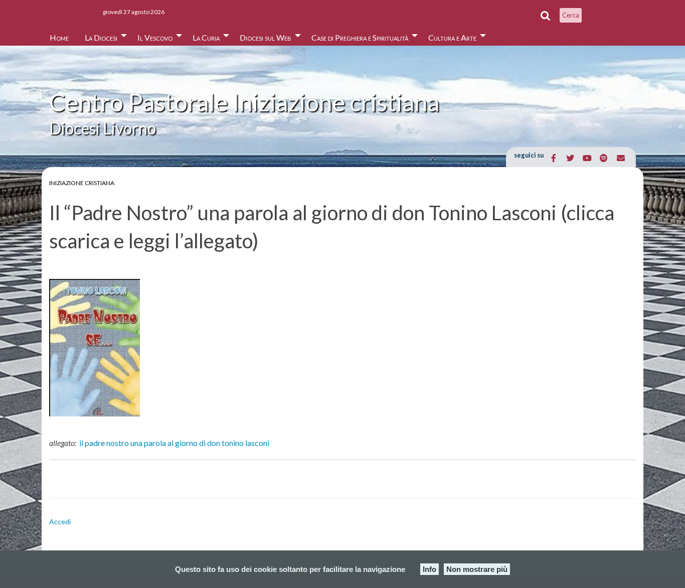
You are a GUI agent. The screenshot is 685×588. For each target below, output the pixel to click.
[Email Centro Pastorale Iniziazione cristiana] (620, 158)
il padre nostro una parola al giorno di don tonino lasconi (174, 443)
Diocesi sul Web (265, 37)
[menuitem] (59, 35)
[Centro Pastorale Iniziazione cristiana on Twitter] (570, 158)
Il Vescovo (155, 37)
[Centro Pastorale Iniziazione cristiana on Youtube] (587, 158)
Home (59, 37)
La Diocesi (101, 37)
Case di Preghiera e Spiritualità (359, 37)
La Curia (206, 37)
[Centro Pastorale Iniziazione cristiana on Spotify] (604, 158)
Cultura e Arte (452, 37)
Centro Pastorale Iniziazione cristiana (244, 102)
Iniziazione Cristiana (81, 183)
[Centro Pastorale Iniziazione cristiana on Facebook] (554, 158)
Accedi (60, 521)
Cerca (570, 15)
